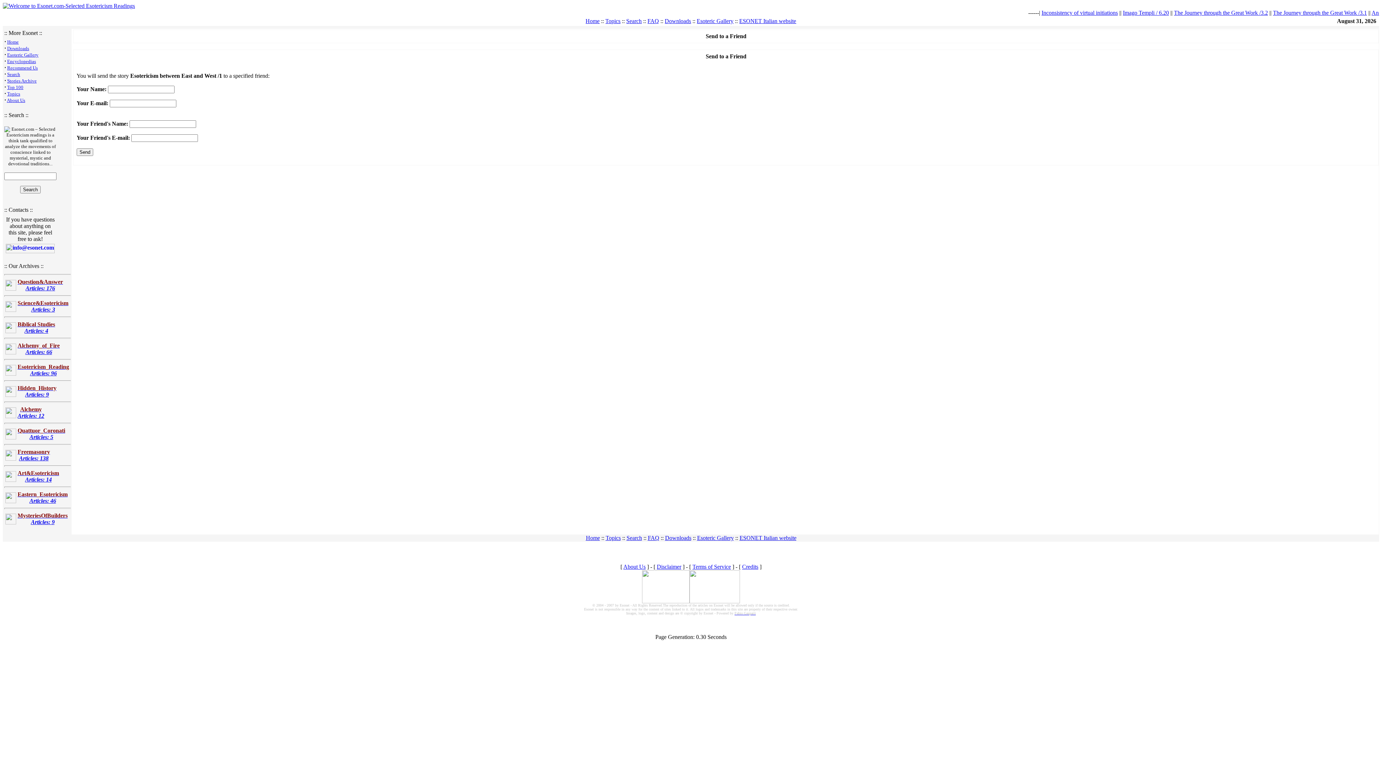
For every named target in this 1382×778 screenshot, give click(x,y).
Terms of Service (711, 567)
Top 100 (15, 87)
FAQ (653, 21)
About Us (16, 100)
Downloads (678, 21)
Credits (750, 567)
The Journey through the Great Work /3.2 (1204, 13)
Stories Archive (22, 81)
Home (593, 21)
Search (634, 21)
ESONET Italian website (767, 21)
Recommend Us (22, 68)
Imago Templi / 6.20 (1129, 13)
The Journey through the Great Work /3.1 (1303, 13)
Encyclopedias (21, 61)
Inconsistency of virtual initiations (1063, 13)
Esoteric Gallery (715, 21)
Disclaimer (669, 567)
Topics (612, 21)
